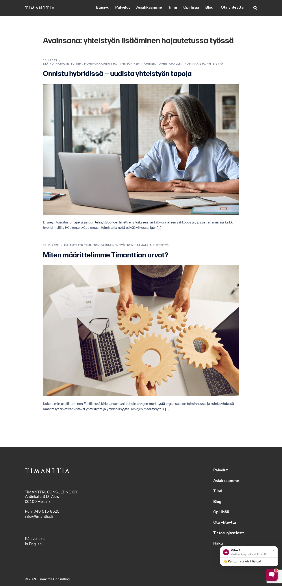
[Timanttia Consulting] (39, 8)
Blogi (210, 8)
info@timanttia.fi (39, 517)
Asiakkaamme (149, 8)
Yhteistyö (215, 64)
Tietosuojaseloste (229, 533)
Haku (218, 544)
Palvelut (122, 8)
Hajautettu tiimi (69, 64)
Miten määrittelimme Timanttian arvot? (105, 255)
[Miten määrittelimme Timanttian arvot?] (141, 331)
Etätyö (48, 64)
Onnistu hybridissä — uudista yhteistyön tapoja (117, 74)
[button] (255, 8)
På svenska (35, 539)
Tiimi (172, 8)
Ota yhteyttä (232, 8)
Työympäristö (194, 64)
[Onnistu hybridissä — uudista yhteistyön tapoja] (141, 149)
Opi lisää (191, 8)
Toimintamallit (169, 64)
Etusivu (102, 8)
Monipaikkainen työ (100, 64)
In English (33, 544)
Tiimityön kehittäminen (136, 64)
